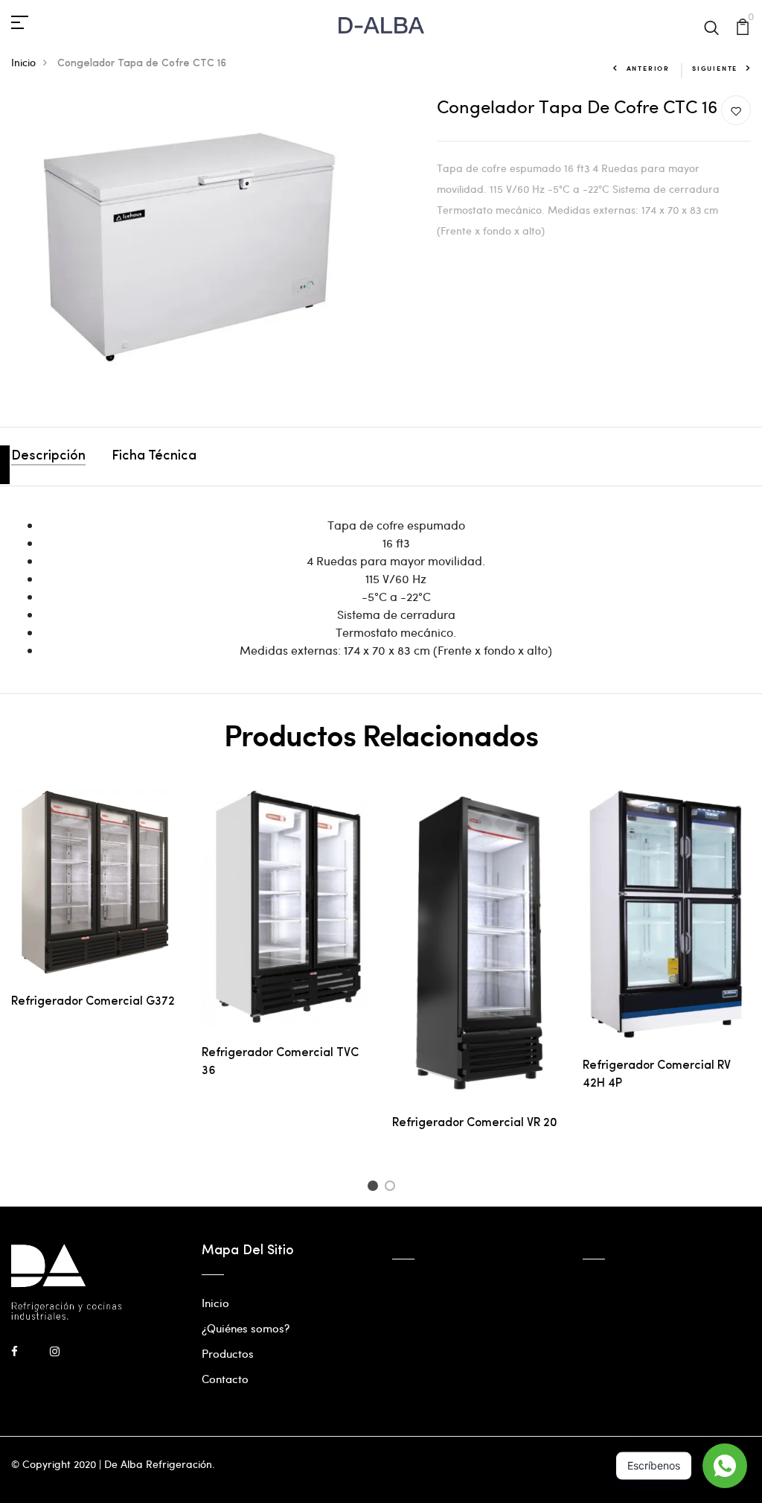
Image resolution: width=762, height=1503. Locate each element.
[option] (95, 910)
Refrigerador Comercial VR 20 (474, 1123)
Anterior (648, 68)
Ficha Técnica (154, 456)
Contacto (225, 1378)
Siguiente (714, 68)
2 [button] (392, 1188)
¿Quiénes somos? (245, 1328)
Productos (228, 1353)
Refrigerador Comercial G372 (93, 1002)
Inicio (23, 62)
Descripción (48, 456)
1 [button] (375, 1188)
